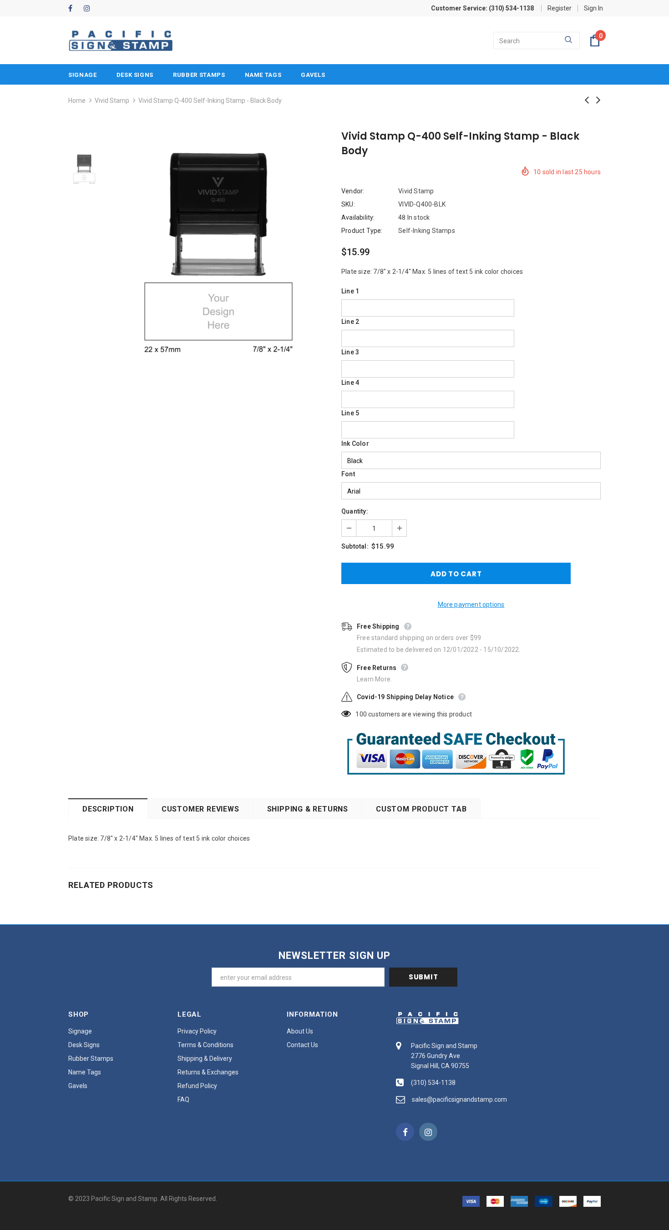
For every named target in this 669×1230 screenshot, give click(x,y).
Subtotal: (355, 546)
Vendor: (352, 191)
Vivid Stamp (112, 100)
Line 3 (350, 352)
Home (77, 100)
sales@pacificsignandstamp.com (459, 1099)
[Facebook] (74, 9)
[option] (218, 250)
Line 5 (350, 413)
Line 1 (350, 291)
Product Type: (362, 230)
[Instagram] (89, 9)
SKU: (348, 204)
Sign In (593, 8)
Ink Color (355, 443)
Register (559, 8)
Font (348, 474)
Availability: (358, 217)
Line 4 (350, 382)
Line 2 (350, 321)
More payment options (471, 604)
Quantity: (354, 511)
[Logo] (120, 40)
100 (361, 714)
